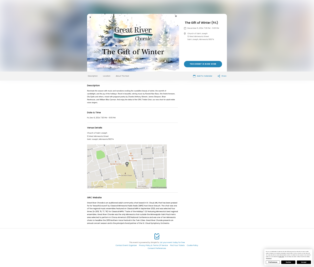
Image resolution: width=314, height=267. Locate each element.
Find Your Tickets (177, 245)
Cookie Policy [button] (281, 256)
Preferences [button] (269, 258)
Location (106, 76)
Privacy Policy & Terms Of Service (153, 245)
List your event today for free (172, 242)
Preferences (272, 262)
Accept (303, 262)
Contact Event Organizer (126, 245)
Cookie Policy (192, 245)
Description (93, 76)
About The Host (122, 76)
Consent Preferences (157, 248)
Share (223, 76)
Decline (288, 262)
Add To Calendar (204, 76)
